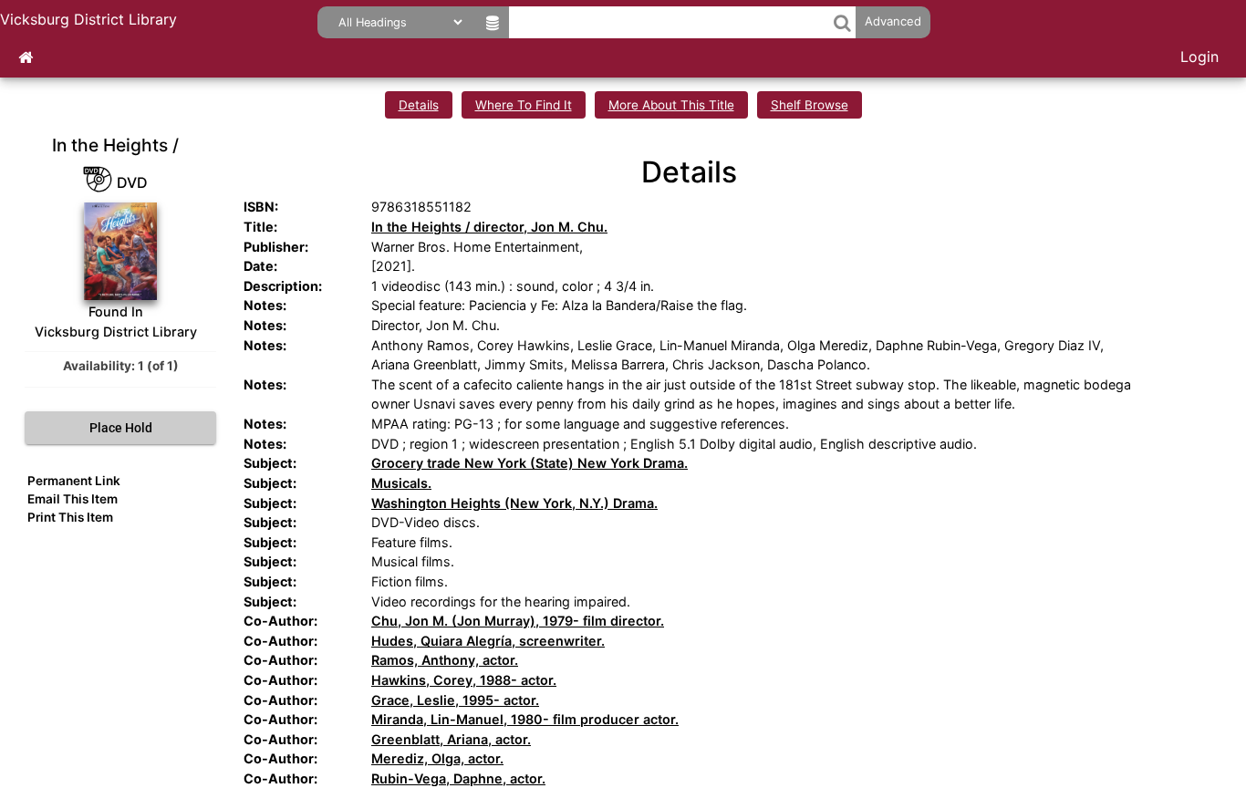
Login (1199, 56)
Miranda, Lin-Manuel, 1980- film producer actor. (525, 719)
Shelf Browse (809, 105)
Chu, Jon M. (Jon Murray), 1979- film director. (517, 620)
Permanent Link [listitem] (73, 480)
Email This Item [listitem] (72, 499)
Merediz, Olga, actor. (437, 758)
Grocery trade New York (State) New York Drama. (529, 463)
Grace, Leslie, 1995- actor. (455, 700)
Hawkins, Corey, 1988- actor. (463, 680)
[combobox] (670, 22)
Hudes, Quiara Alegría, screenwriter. (488, 640)
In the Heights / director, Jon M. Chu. (489, 226)
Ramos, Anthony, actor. (444, 660)
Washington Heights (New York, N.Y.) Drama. (514, 503)
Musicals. (401, 483)
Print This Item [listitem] (70, 517)
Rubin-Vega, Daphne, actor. (458, 778)
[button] (842, 22)
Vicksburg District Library (88, 19)
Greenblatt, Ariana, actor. (451, 739)
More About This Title (671, 105)
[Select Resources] (493, 22)
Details (419, 105)
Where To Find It (523, 105)
